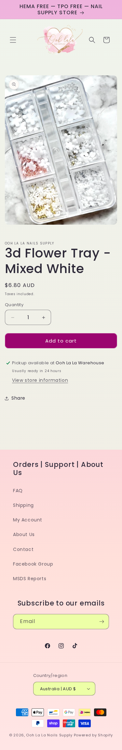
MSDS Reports (29, 578)
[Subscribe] (101, 621)
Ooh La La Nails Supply (50, 735)
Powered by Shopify (93, 735)
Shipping (23, 505)
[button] (13, 40)
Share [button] (18, 398)
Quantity (14, 305)
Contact (23, 549)
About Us (24, 534)
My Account (27, 520)
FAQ (18, 490)
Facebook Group (33, 564)
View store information (40, 380)
